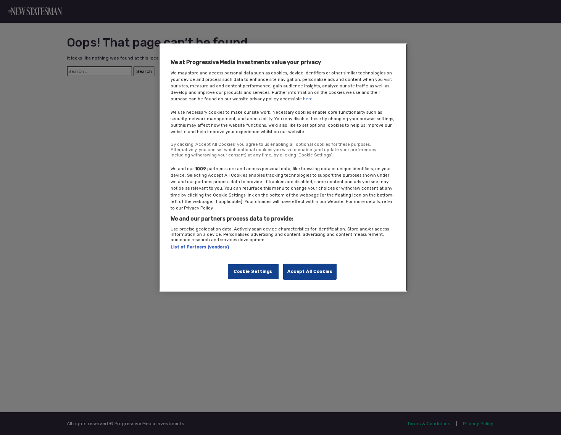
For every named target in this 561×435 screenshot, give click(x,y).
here (308, 99)
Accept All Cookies (309, 271)
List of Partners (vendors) (200, 247)
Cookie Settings (253, 271)
